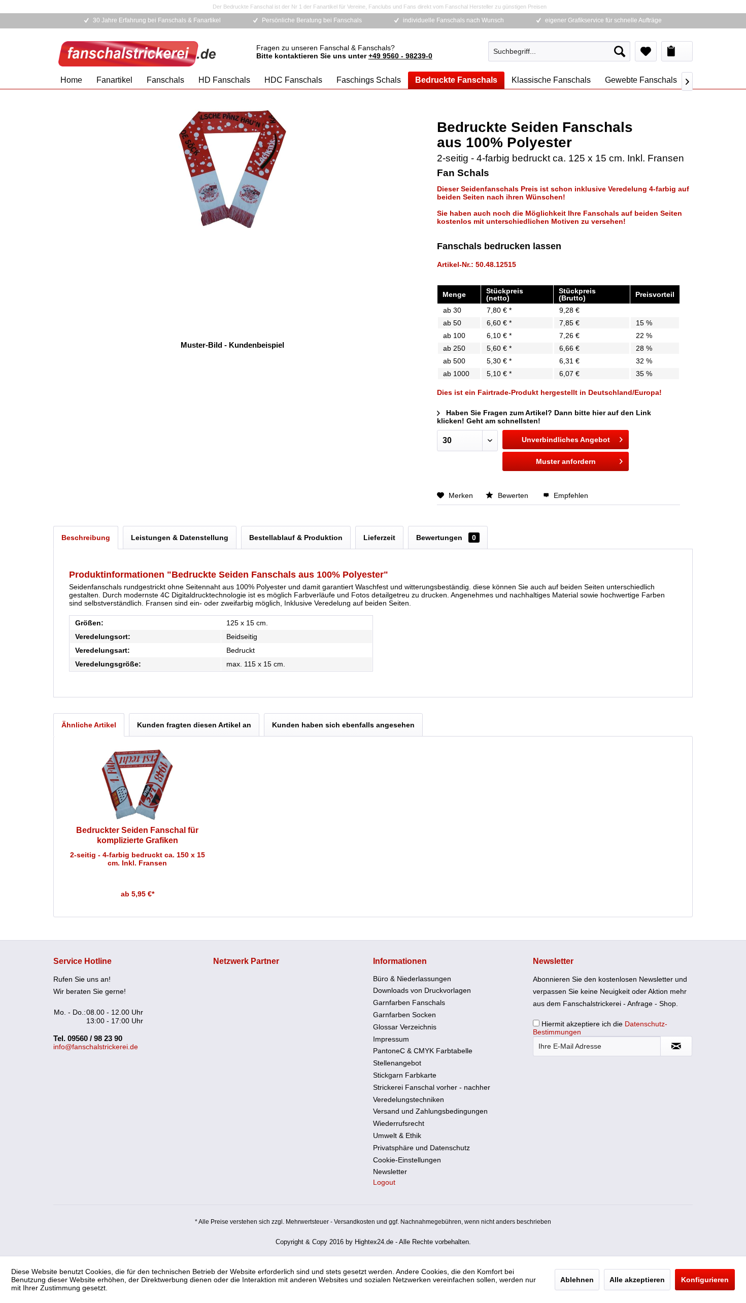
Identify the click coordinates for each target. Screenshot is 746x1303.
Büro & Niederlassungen (412, 979)
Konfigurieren (705, 1280)
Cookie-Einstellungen (407, 1160)
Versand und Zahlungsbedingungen (430, 1111)
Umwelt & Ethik (397, 1135)
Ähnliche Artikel (88, 725)
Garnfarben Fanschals (409, 1002)
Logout (384, 1182)
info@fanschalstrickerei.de (95, 1047)
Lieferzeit (379, 537)
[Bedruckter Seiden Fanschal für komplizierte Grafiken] (137, 784)
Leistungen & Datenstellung (179, 537)
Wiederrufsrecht (398, 1123)
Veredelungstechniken (408, 1099)
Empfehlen (570, 495)
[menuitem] (559, 51)
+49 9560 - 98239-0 (400, 56)
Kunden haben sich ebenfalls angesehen (343, 725)
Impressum (391, 1039)
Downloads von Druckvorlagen (422, 990)
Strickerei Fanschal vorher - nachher (431, 1087)
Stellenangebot (397, 1063)
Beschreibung (85, 537)
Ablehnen (577, 1280)
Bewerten (513, 495)
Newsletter (390, 1171)
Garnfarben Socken (404, 1015)
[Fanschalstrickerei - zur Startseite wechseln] (137, 53)
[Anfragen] (677, 51)
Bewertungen (446, 537)
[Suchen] (619, 51)
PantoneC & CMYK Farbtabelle (422, 1051)
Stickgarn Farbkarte (404, 1075)
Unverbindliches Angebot (566, 440)
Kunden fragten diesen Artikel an (194, 725)
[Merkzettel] (646, 51)
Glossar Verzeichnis (404, 1027)
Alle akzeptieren (637, 1280)
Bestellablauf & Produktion (296, 537)
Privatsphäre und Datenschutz (421, 1148)
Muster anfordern (566, 461)
